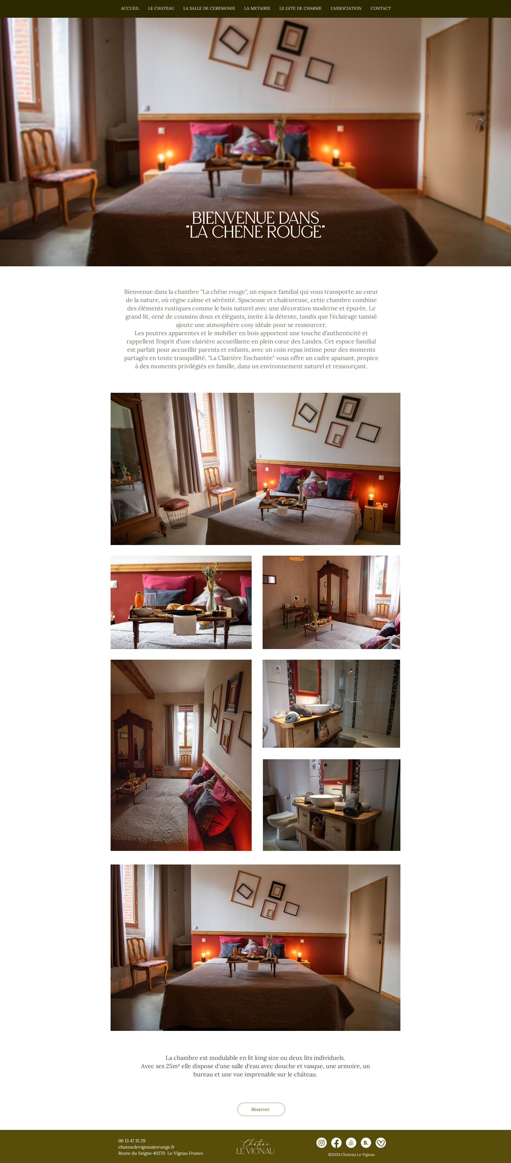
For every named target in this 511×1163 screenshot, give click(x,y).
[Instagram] (321, 1143)
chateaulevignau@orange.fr (146, 1147)
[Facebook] (336, 1143)
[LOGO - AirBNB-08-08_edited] (351, 1143)
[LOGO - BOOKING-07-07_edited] (366, 1143)
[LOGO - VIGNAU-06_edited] (381, 1143)
